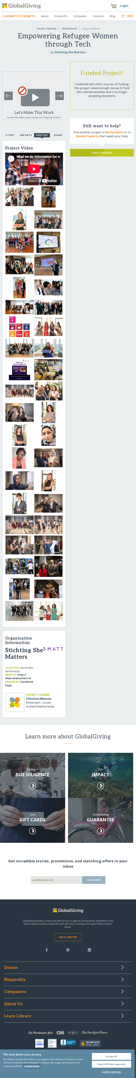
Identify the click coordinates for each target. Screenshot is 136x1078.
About (44, 16)
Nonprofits (60, 16)
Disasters (98, 16)
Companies (80, 16)
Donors (11, 967)
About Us (13, 1004)
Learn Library (17, 1016)
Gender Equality (46, 28)
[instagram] (68, 950)
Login (124, 6)
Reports (26, 135)
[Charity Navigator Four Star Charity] (41, 1043)
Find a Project (102, 152)
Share (58, 135)
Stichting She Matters (70, 52)
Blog (112, 16)
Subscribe (93, 879)
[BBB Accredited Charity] (70, 1043)
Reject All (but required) (111, 1064)
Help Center (68, 937)
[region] (67, 1063)
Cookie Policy (32, 1066)
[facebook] (46, 950)
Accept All (111, 1056)
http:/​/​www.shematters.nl (18, 676)
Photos (42, 135)
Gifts (130, 16)
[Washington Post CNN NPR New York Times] (68, 1034)
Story (9, 135)
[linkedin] (89, 950)
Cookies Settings (111, 1071)
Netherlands (69, 28)
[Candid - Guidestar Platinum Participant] (54, 1043)
